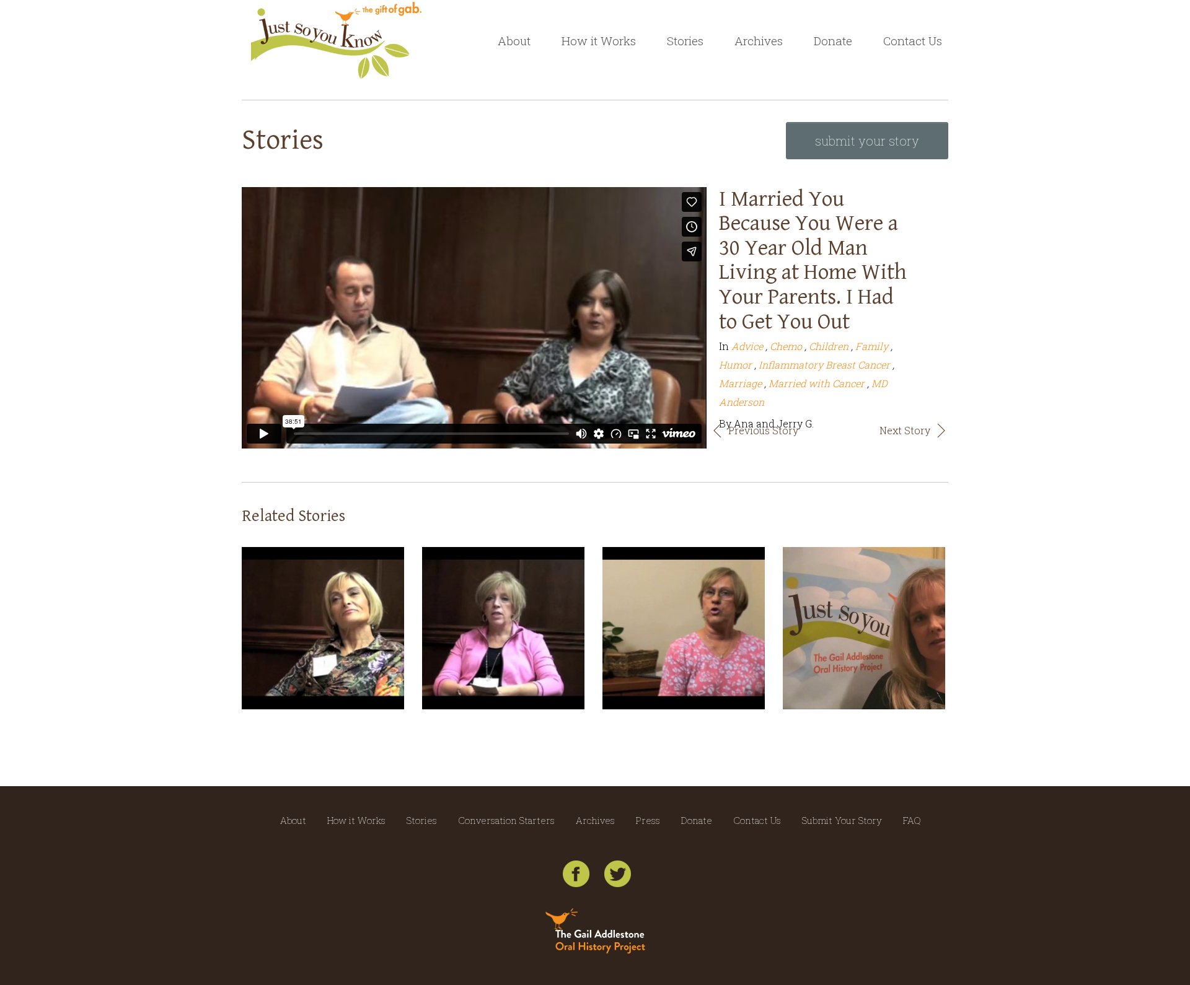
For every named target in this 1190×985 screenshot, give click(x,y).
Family (871, 345)
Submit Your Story (842, 820)
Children (828, 345)
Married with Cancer (817, 383)
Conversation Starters (506, 820)
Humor (735, 364)
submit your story (867, 141)
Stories (685, 40)
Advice (747, 345)
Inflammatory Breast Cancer (824, 364)
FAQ (912, 820)
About (514, 40)
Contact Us (912, 40)
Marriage (740, 383)
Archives (758, 40)
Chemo (786, 345)
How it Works (599, 40)
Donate (833, 40)
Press (648, 820)
